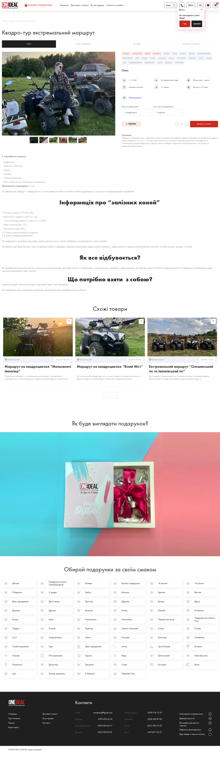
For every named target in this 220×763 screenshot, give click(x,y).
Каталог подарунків (40, 5)
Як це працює (97, 5)
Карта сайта (13, 727)
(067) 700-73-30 (154, 725)
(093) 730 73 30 (155, 712)
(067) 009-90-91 (105, 732)
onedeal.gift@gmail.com (102, 712)
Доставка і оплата (79, 5)
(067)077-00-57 (155, 732)
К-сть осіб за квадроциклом (163, 106)
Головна (5, 21)
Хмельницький (135, 98)
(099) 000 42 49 (105, 719)
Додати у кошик (204, 124)
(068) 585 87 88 (155, 719)
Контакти (64, 5)
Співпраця (12, 713)
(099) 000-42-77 (105, 725)
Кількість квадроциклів (130, 106)
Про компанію (14, 718)
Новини (11, 722)
